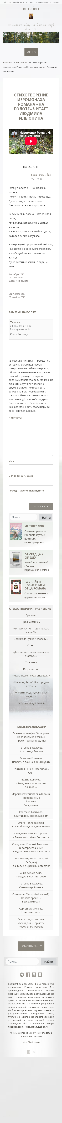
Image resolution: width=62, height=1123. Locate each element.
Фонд (38, 983)
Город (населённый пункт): (26, 490)
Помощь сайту (31, 946)
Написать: (15, 417)
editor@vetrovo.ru (31, 1042)
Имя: (12, 461)
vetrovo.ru (41, 987)
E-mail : (21, 475)
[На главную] (31, 2)
